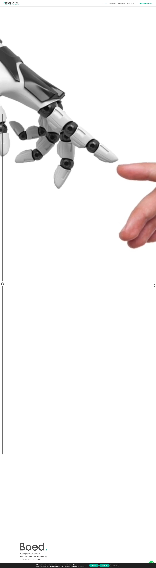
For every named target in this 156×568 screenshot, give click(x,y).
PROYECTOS (121, 3)
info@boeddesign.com (146, 3)
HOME (104, 3)
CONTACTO (130, 3)
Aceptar (94, 565)
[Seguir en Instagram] (2, 283)
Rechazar (104, 565)
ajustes (82, 566)
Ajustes (115, 565)
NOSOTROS (111, 3)
